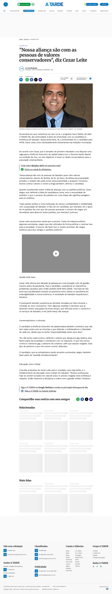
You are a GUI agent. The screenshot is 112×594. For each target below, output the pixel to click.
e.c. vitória (78, 553)
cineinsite (69, 559)
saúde (68, 557)
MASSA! (95, 555)
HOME (20, 39)
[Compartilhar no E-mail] (40, 79)
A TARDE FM (96, 553)
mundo (77, 561)
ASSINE (104, 4)
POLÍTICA (51, 11)
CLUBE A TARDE (92, 4)
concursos (69, 561)
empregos (78, 555)
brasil (67, 555)
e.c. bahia (78, 551)
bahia (67, 553)
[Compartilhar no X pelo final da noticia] (86, 399)
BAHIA (77, 11)
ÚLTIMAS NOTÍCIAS (15, 11)
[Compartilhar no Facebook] (31, 79)
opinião (77, 564)
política (26, 39)
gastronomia (79, 557)
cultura (68, 564)
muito (77, 559)
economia (69, 570)
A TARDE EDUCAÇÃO (99, 557)
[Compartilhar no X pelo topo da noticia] (36, 79)
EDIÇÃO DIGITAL (104, 11)
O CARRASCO (93, 11)
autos (67, 551)
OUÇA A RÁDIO (25, 4)
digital (68, 566)
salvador (68, 568)
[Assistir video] (56, 254)
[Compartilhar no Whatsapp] (27, 79)
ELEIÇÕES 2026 (29, 10)
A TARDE (95, 551)
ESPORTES (60, 11)
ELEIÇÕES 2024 (34, 39)
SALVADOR (69, 11)
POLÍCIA (84, 11)
